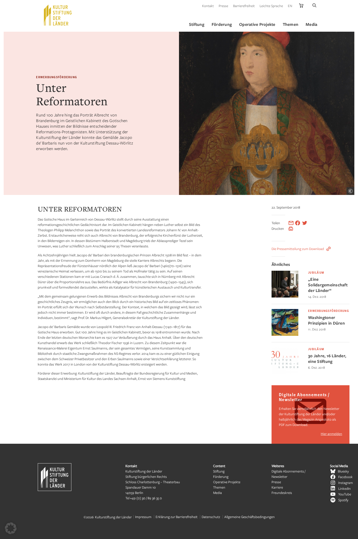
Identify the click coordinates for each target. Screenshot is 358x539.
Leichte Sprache (271, 5)
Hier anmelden (331, 433)
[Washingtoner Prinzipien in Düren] (285, 334)
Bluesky (343, 471)
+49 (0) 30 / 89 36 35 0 (146, 498)
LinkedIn (344, 488)
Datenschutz (211, 516)
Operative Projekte (226, 482)
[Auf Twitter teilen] (305, 223)
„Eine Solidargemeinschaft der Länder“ (328, 284)
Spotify (343, 500)
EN (290, 5)
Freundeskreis (282, 492)
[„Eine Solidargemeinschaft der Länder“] (285, 296)
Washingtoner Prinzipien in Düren (326, 320)
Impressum (143, 516)
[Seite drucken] (291, 229)
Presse (223, 5)
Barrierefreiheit (244, 5)
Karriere (277, 487)
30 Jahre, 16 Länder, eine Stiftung (327, 358)
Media (217, 492)
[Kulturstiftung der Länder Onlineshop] (301, 5)
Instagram (345, 482)
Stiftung (219, 471)
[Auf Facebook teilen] (298, 223)
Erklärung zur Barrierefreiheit (177, 516)
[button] (10, 528)
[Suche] (314, 5)
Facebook (345, 476)
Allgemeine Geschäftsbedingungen (249, 516)
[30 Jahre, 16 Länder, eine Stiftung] (285, 372)
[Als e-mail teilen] (291, 223)
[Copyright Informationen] (350, 191)
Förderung (220, 476)
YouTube (344, 494)
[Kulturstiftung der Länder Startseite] (57, 15)
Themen (219, 487)
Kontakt (208, 5)
